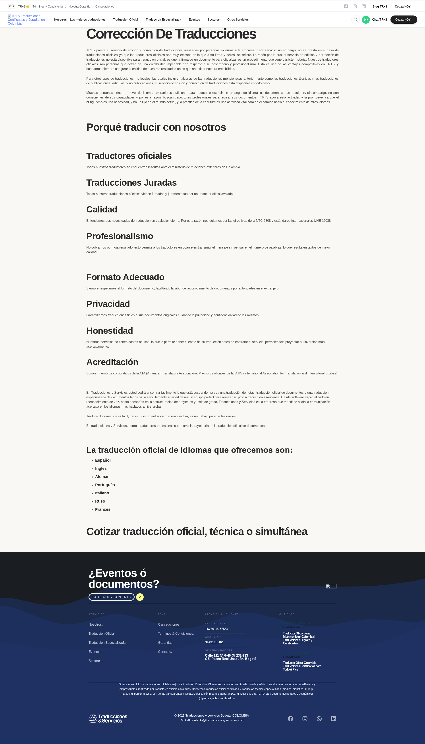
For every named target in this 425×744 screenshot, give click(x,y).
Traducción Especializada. (107, 642)
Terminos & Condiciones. (176, 633)
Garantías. (165, 642)
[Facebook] (290, 718)
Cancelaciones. (169, 624)
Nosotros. (96, 624)
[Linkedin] (363, 6)
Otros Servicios (238, 19)
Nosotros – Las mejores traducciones (79, 19)
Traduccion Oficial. (102, 633)
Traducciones (294, 623)
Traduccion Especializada (163, 19)
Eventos (194, 19)
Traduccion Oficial (125, 19)
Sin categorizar (296, 652)
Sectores (214, 19)
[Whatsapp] (319, 718)
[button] (354, 19)
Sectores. (95, 661)
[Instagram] (355, 6)
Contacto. (165, 651)
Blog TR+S (380, 6)
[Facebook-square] (346, 6)
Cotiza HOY (403, 6)
